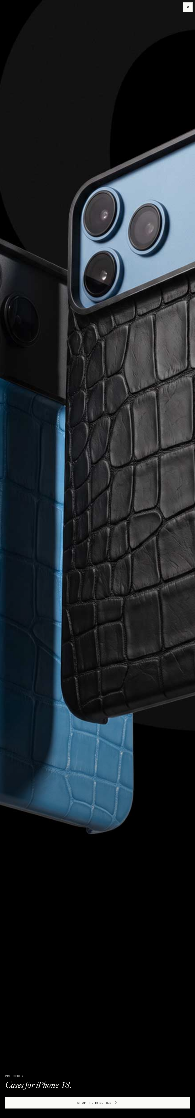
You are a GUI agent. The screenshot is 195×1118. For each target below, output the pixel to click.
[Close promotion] (188, 7)
